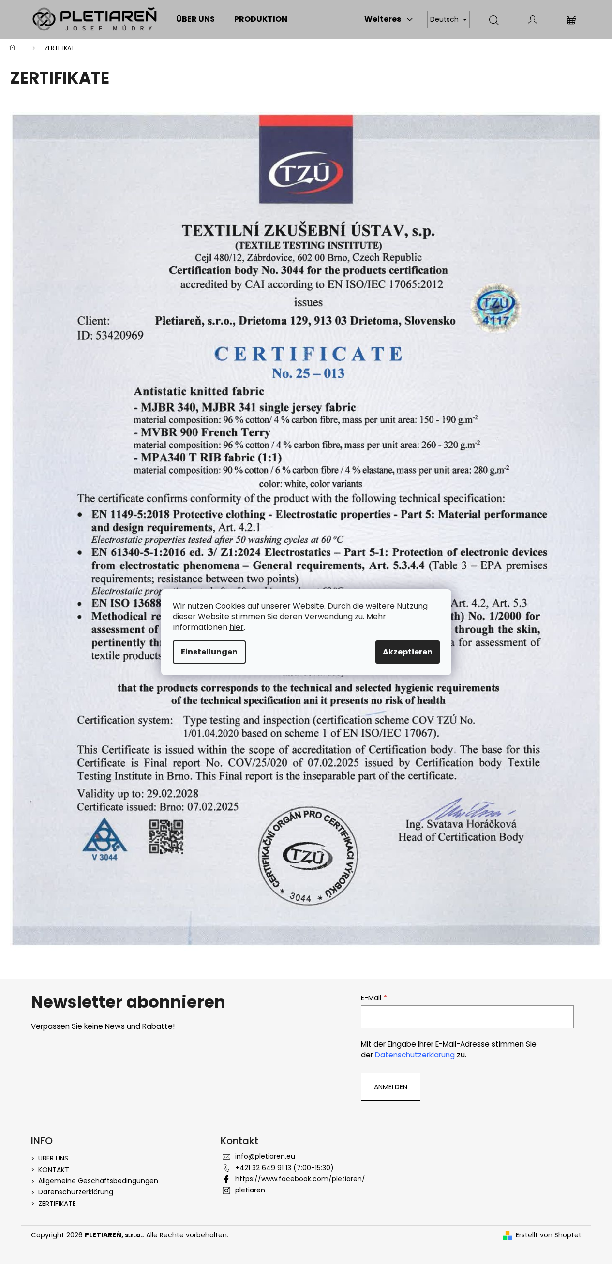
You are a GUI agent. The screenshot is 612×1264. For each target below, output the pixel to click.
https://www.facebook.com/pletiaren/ (300, 1179)
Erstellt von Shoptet (549, 1235)
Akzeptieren (408, 651)
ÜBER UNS (53, 1158)
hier (236, 627)
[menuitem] (195, 19)
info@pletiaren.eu (265, 1156)
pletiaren (250, 1190)
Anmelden (390, 1087)
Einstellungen (209, 651)
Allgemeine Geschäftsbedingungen (98, 1181)
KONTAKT (53, 1170)
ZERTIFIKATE (57, 1203)
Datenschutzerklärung (415, 1055)
